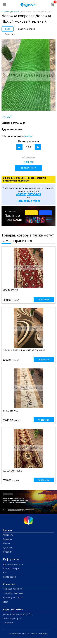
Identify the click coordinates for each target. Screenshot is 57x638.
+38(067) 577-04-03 (28, 194)
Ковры (6, 543)
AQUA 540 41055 (12, 470)
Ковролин (8, 551)
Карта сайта (9, 576)
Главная (5, 11)
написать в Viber (28, 201)
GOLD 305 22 (10, 290)
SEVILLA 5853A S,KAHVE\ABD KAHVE (24, 350)
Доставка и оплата (13, 564)
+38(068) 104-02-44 (12, 593)
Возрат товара (11, 568)
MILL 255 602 (10, 410)
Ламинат (7, 539)
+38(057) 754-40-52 (12, 589)
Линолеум (8, 534)
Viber (5, 601)
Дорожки (14, 11)
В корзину (28, 168)
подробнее (43, 299)
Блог (5, 572)
